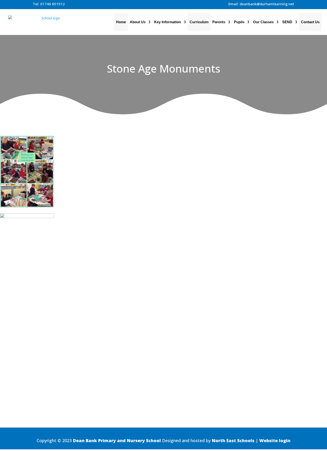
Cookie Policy (287, 382)
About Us (138, 22)
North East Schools (233, 440)
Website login (274, 440)
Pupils (239, 22)
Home (121, 22)
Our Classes (263, 22)
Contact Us (310, 22)
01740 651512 (52, 3)
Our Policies (288, 367)
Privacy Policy (287, 375)
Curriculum (199, 22)
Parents (218, 22)
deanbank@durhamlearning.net (267, 3)
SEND (287, 22)
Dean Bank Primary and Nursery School (117, 440)
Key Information (167, 22)
